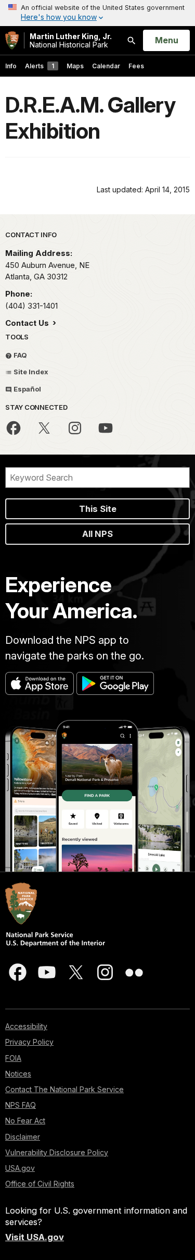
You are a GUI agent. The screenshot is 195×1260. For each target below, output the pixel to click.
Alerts (39, 66)
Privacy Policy (29, 1041)
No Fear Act (25, 1120)
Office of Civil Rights (39, 1183)
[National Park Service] (12, 40)
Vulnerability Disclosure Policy (56, 1152)
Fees (136, 66)
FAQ (19, 355)
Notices (18, 1073)
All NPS (97, 534)
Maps (75, 66)
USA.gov (20, 1168)
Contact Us (28, 323)
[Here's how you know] (97, 13)
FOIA (13, 1058)
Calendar (106, 66)
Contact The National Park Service (64, 1089)
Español (26, 389)
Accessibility (26, 1026)
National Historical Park (71, 40)
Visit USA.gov (34, 1237)
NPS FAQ (20, 1104)
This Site (97, 509)
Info (11, 66)
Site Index (30, 372)
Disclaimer (22, 1136)
